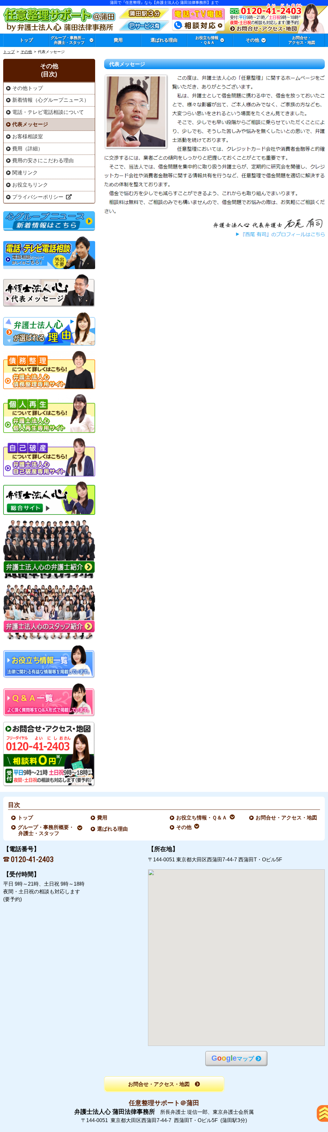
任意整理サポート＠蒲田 (164, 1103)
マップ (232, 1058)
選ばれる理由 (113, 829)
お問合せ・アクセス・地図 (286, 817)
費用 (102, 817)
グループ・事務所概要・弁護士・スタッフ (46, 830)
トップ (26, 40)
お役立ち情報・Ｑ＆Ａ (202, 817)
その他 (26, 52)
